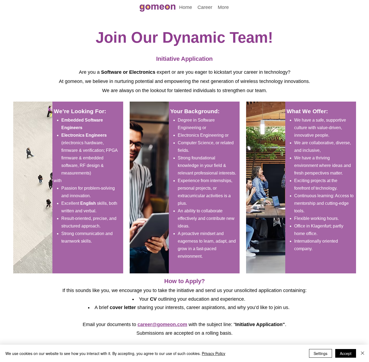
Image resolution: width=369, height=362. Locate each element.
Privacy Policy (213, 353)
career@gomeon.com (162, 324)
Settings (320, 353)
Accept (345, 353)
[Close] (362, 353)
